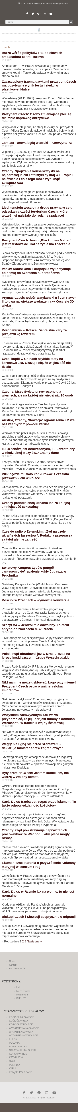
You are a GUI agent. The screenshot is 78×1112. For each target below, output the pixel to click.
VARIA (12, 1068)
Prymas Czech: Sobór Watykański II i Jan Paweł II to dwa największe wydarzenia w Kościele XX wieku (38, 301)
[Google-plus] (39, 1092)
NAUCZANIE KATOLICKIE (23, 1050)
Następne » (34, 941)
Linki (18, 987)
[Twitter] (33, 13)
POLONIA (14, 1042)
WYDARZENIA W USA (21, 1032)
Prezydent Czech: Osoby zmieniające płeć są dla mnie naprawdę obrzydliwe (36, 116)
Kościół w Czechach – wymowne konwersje (35, 600)
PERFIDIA (14, 1065)
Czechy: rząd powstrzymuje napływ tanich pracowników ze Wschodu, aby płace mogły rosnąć (36, 834)
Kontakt (13, 964)
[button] (39, 36)
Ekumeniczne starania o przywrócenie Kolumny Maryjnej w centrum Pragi (39, 865)
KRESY (13, 1039)
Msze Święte (23, 991)
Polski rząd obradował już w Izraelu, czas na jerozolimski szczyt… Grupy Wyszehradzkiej (36, 656)
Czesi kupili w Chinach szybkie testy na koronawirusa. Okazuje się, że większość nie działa (36, 362)
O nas (12, 961)
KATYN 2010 (16, 1057)
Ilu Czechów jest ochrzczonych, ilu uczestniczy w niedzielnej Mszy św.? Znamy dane (38, 451)
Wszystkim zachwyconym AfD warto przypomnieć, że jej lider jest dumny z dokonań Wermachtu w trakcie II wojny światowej (38, 719)
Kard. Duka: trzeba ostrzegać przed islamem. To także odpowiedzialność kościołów (39, 803)
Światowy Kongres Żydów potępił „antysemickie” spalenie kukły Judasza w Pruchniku (34, 571)
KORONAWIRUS (18, 1053)
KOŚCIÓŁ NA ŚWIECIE (21, 1017)
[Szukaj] (71, 22)
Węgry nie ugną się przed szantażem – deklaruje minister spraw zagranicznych (32, 746)
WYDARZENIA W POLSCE (23, 1035)
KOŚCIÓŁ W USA (18, 1021)
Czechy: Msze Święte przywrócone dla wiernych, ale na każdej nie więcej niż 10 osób (37, 393)
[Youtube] (51, 13)
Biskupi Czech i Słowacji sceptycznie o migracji (39, 917)
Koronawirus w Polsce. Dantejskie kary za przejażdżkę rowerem (34, 332)
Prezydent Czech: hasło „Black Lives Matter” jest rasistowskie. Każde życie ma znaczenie (36, 242)
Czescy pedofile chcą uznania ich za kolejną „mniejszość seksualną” (36, 505)
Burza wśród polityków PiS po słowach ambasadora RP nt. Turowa (32, 55)
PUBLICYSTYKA (18, 1046)
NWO (12, 1061)
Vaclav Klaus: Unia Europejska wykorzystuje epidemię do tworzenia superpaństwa (36, 271)
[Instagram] (45, 13)
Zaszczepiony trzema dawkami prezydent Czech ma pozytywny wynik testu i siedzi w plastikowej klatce (39, 85)
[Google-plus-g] (39, 13)
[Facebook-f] (27, 13)
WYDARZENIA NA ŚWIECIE (24, 1028)
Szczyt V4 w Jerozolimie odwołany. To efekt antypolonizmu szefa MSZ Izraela (35, 627)
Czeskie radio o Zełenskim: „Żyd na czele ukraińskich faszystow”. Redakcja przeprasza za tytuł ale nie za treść (37, 535)
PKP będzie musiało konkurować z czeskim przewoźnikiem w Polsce (35, 476)
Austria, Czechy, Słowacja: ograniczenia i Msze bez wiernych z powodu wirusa (38, 422)
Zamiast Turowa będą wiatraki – (37, 143)
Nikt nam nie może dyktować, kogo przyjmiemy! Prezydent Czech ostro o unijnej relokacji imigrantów (39, 686)
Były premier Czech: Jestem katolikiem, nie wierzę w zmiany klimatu (35, 775)
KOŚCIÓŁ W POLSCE (21, 1024)
